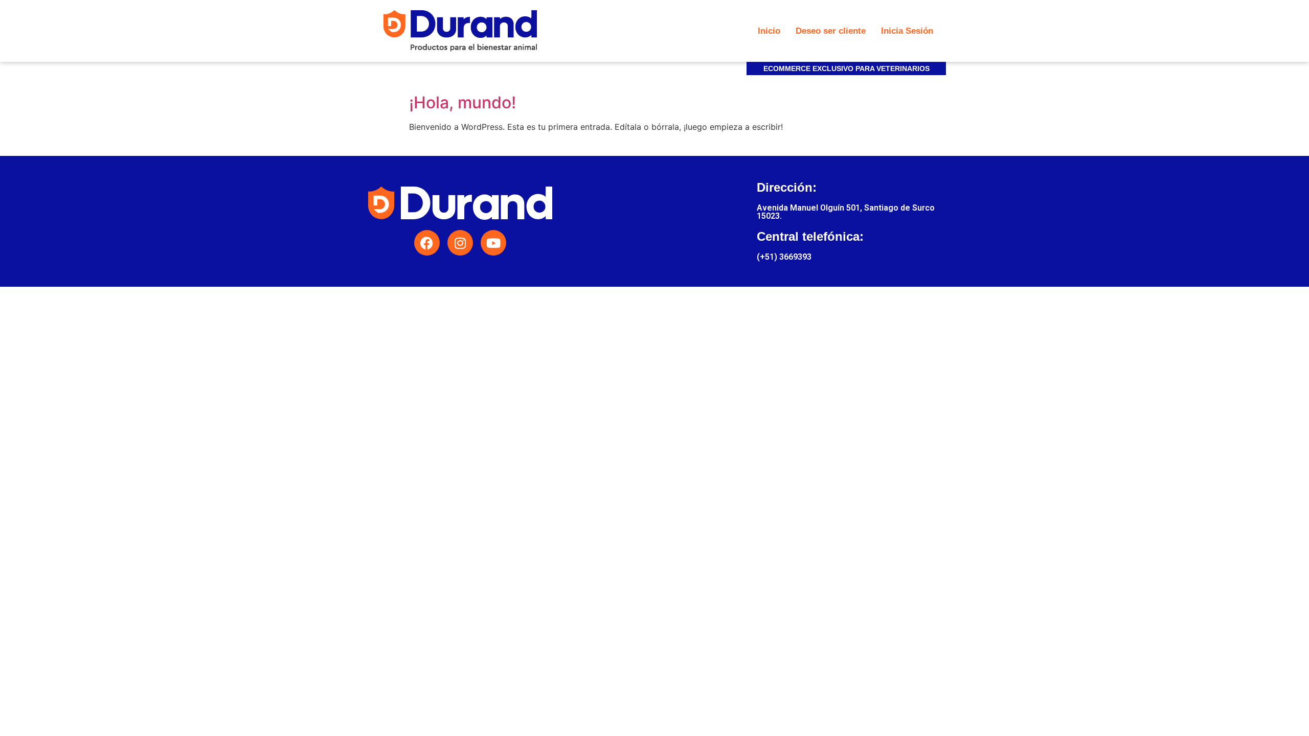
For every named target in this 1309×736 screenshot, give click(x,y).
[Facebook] (427, 243)
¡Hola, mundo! (462, 102)
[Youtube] (493, 243)
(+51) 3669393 (784, 257)
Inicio (769, 31)
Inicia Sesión (907, 31)
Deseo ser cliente (831, 31)
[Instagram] (460, 243)
